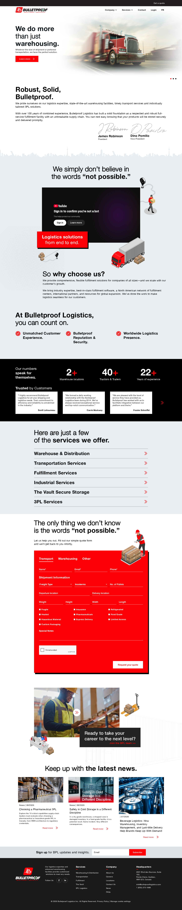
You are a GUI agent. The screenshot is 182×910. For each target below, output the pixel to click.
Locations (110, 880)
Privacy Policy (103, 901)
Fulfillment (80, 880)
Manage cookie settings (120, 901)
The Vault (80, 884)
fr (162, 10)
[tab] (46, 558)
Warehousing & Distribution (87, 873)
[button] (111, 10)
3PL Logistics (81, 888)
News (108, 888)
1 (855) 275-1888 (143, 888)
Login (153, 10)
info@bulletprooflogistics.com (148, 884)
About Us (110, 873)
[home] (31, 10)
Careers (109, 877)
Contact (142, 10)
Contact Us (111, 884)
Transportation (82, 877)
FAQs (108, 892)
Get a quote (159, 3)
